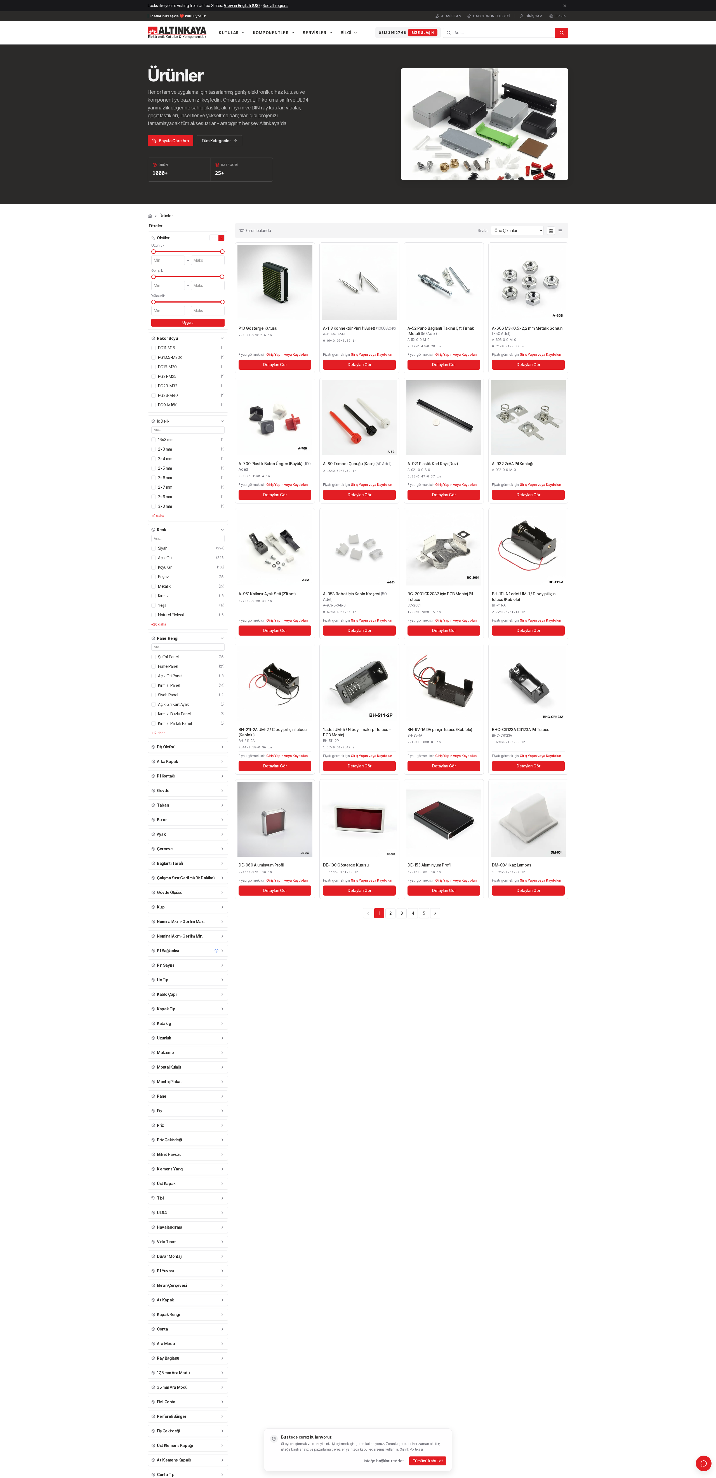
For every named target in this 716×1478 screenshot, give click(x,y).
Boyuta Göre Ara (174, 140)
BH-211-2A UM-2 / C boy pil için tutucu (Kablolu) (273, 732)
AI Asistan (451, 16)
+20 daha (158, 624)
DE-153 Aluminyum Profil (429, 865)
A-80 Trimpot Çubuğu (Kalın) (357, 463)
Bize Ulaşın (422, 33)
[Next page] (435, 913)
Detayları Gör (275, 364)
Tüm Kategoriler (216, 140)
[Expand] (222, 747)
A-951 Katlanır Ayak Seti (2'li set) (267, 593)
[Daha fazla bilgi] (216, 950)
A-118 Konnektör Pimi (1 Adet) (359, 328)
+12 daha (158, 733)
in (221, 237)
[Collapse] (222, 338)
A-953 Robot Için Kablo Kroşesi (355, 596)
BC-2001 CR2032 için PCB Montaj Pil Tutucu (440, 596)
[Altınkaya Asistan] (704, 1463)
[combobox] (499, 33)
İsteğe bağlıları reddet (384, 1460)
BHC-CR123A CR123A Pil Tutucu (520, 729)
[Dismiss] (565, 5)
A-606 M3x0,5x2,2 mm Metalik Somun (527, 331)
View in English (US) (242, 5)
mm (214, 237)
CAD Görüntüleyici (491, 16)
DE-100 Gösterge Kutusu (346, 865)
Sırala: (483, 230)
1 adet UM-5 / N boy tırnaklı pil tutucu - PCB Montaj (357, 732)
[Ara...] (561, 33)
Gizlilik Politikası (411, 1449)
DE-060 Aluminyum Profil (261, 865)
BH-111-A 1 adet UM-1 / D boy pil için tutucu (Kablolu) (523, 596)
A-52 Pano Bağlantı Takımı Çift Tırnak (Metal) (441, 331)
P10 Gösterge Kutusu (258, 328)
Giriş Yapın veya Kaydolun (287, 354)
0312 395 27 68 (392, 33)
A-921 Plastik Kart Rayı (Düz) (433, 463)
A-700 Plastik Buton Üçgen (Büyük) (274, 466)
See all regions (275, 5)
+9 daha (157, 516)
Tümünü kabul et (428, 1460)
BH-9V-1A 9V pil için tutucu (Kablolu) (440, 729)
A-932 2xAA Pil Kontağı (512, 463)
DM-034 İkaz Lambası (512, 865)
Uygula (188, 322)
